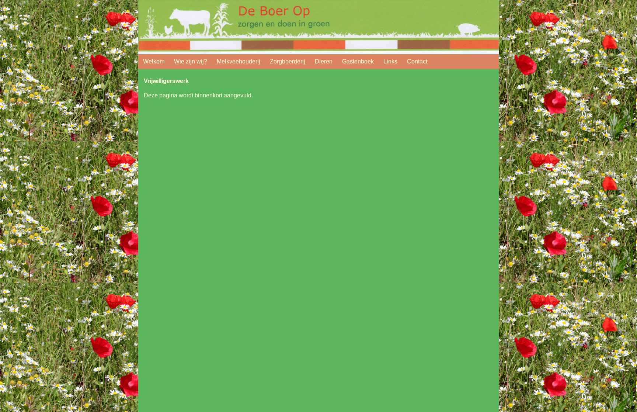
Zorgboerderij (287, 61)
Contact (417, 61)
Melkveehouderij (238, 61)
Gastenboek (358, 61)
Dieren (324, 61)
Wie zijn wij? (190, 61)
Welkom (153, 61)
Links (390, 61)
